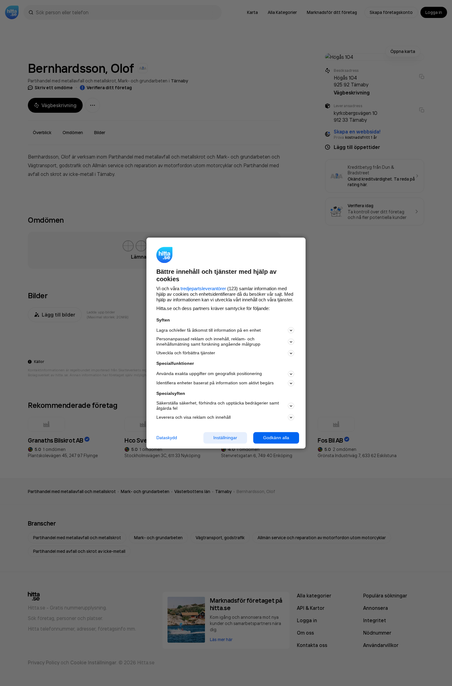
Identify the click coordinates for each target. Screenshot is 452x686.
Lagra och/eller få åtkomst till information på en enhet (208, 330)
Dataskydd (166, 437)
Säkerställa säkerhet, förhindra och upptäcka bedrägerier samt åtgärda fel (217, 406)
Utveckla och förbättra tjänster (185, 353)
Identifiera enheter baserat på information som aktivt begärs (215, 383)
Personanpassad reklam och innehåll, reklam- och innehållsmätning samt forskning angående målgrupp (208, 342)
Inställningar (225, 437)
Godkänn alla (276, 437)
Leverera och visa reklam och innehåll (193, 417)
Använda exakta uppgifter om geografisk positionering (209, 373)
